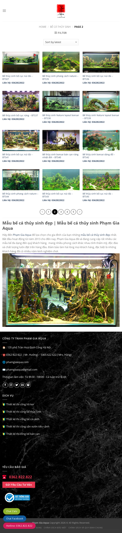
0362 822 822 (83, 51)
